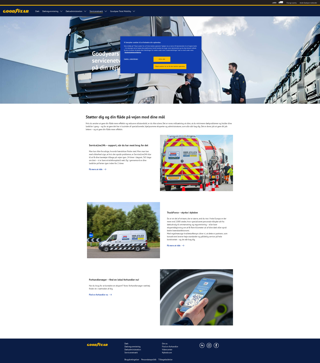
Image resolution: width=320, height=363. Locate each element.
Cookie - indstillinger (131, 59)
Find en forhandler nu (98, 294)
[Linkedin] (202, 345)
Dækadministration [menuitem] (74, 11)
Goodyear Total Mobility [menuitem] (120, 11)
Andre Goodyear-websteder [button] (308, 3)
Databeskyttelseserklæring (133, 52)
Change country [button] (291, 3)
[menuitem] (274, 2)
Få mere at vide (95, 169)
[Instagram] (209, 345)
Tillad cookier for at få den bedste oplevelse (170, 66)
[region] (161, 54)
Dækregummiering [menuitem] (50, 11)
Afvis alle (162, 59)
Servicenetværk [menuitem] (96, 11)
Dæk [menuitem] (37, 11)
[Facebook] (216, 345)
